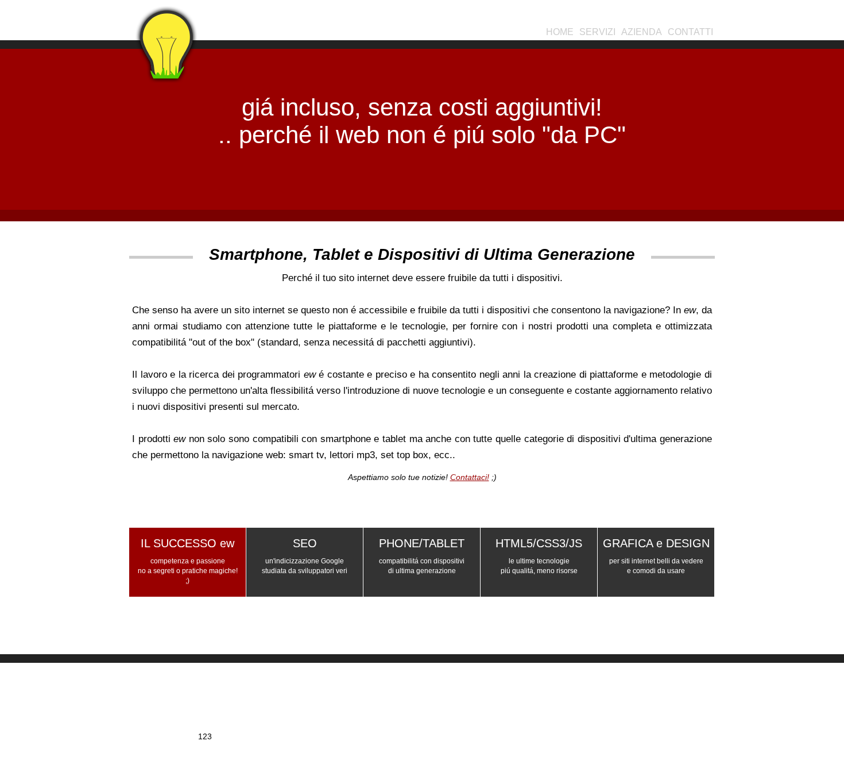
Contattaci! (469, 477)
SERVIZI (597, 32)
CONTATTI (690, 32)
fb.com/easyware (629, 708)
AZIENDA (641, 32)
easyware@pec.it (466, 727)
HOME (560, 32)
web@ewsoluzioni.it (465, 718)
